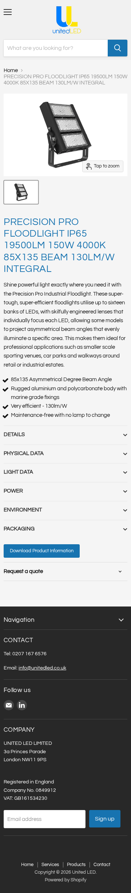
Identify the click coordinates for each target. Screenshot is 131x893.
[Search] (117, 48)
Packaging (19, 529)
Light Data (18, 472)
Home (11, 70)
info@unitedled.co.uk (42, 668)
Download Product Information (42, 550)
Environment (23, 510)
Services (50, 864)
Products (76, 864)
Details (14, 434)
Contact (102, 864)
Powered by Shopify (65, 879)
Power (13, 491)
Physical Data (24, 453)
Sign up (105, 819)
